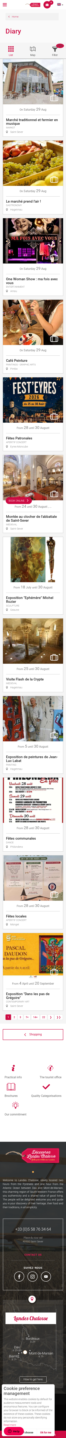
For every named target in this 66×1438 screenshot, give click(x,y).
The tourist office (50, 1077)
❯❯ (58, 1017)
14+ (35, 1017)
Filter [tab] (55, 55)
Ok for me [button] (45, 1432)
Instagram (32, 1277)
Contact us (33, 1254)
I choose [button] (28, 1432)
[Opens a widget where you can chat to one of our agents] (14, 1431)
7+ (27, 1017)
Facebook (19, 1277)
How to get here (33, 1379)
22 (43, 1017)
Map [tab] (32, 55)
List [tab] (11, 55)
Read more (10, 1424)
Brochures (11, 1095)
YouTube (46, 1277)
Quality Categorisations (46, 1095)
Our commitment (15, 1114)
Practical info (13, 1077)
